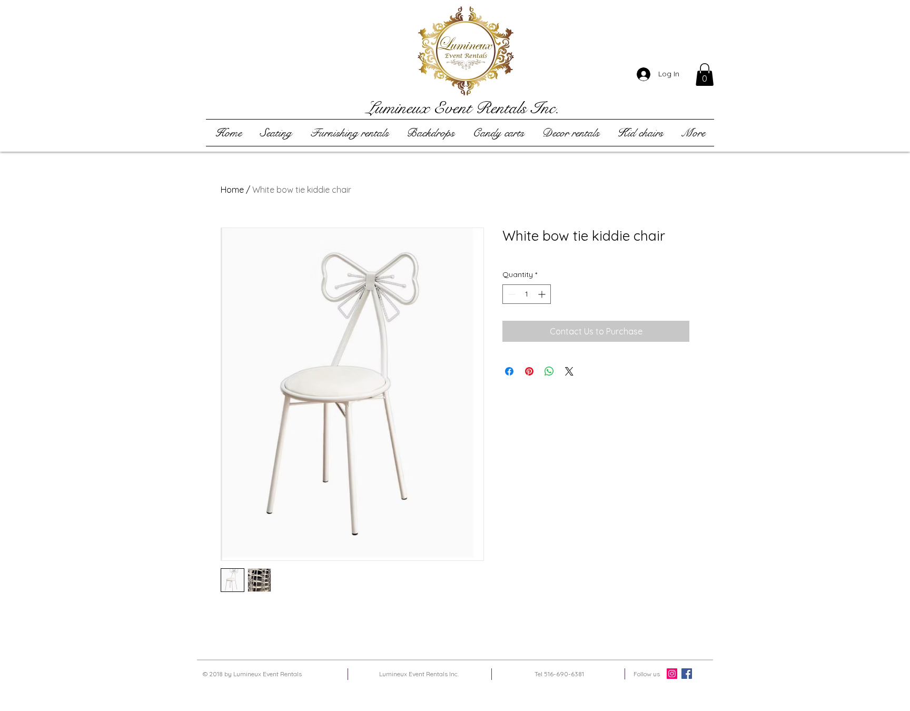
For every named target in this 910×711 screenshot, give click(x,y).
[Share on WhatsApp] (549, 371)
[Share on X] (569, 371)
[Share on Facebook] (509, 371)
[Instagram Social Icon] (672, 673)
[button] (704, 74)
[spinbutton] (526, 294)
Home (232, 189)
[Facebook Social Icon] (686, 673)
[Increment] (542, 294)
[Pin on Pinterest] (529, 371)
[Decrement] (510, 294)
